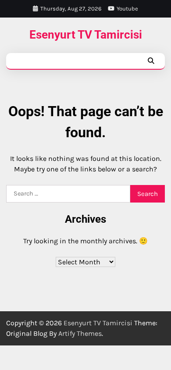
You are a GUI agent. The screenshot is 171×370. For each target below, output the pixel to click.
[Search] (151, 61)
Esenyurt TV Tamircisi (85, 34)
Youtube (127, 8)
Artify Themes (80, 333)
